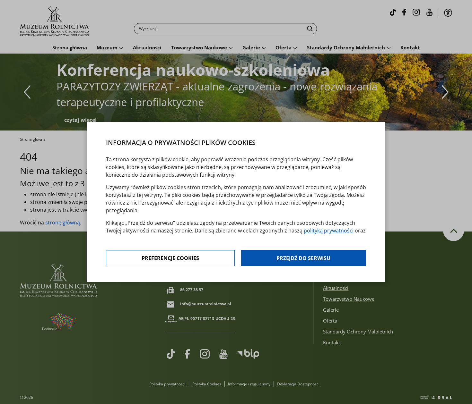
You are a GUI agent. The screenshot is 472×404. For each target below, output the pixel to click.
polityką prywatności (329, 230)
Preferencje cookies (170, 258)
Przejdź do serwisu (303, 258)
